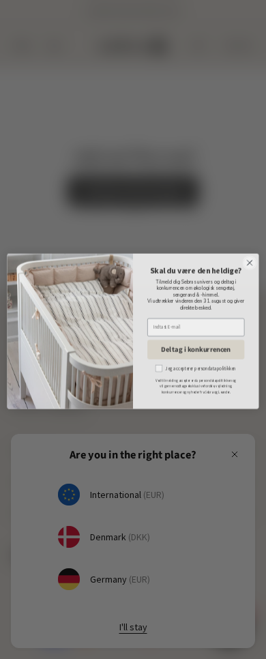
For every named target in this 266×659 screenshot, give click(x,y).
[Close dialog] (249, 260)
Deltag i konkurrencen (196, 347)
